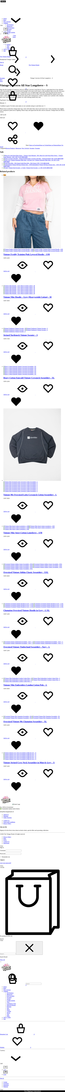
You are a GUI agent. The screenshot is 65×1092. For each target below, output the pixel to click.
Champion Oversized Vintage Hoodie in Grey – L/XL (26, 610)
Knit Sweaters (10, 28)
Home (5, 18)
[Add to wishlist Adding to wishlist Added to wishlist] (25, 132)
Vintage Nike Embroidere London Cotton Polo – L (25, 685)
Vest (8, 1014)
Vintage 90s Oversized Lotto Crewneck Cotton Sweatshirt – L (30, 495)
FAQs (5, 840)
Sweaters (9, 29)
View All (2, 960)
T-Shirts (9, 1011)
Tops (8, 34)
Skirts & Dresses (11, 1005)
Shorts (8, 1013)
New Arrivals (7, 21)
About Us (6, 814)
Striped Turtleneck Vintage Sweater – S (20, 335)
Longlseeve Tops (11, 1003)
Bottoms (9, 1006)
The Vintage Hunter (34, 65)
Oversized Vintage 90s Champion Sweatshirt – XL (25, 721)
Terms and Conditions (9, 822)
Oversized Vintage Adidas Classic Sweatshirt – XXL (25, 572)
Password (2, 853)
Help (4, 838)
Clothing (5, 23)
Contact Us (6, 820)
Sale (4, 1019)
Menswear (9, 26)
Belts (8, 1016)
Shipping (5, 816)
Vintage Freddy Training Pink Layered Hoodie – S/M (26, 254)
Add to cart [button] (6, 271)
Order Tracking (7, 817)
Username (2, 850)
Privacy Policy (7, 823)
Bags (4, 20)
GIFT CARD (7, 1017)
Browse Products (10, 148)
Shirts (8, 1009)
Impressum (6, 843)
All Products (10, 24)
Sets (8, 1008)
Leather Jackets (11, 32)
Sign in (2, 860)
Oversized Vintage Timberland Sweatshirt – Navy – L (26, 647)
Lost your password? (5, 863)
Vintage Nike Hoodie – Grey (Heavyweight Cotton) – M (27, 297)
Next (1, 81)
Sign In (2, 1078)
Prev (1, 79)
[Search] (20, 983)
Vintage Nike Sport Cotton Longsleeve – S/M (22, 533)
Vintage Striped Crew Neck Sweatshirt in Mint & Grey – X (29, 762)
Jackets (9, 31)
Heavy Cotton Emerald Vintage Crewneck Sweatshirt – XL (29, 378)
